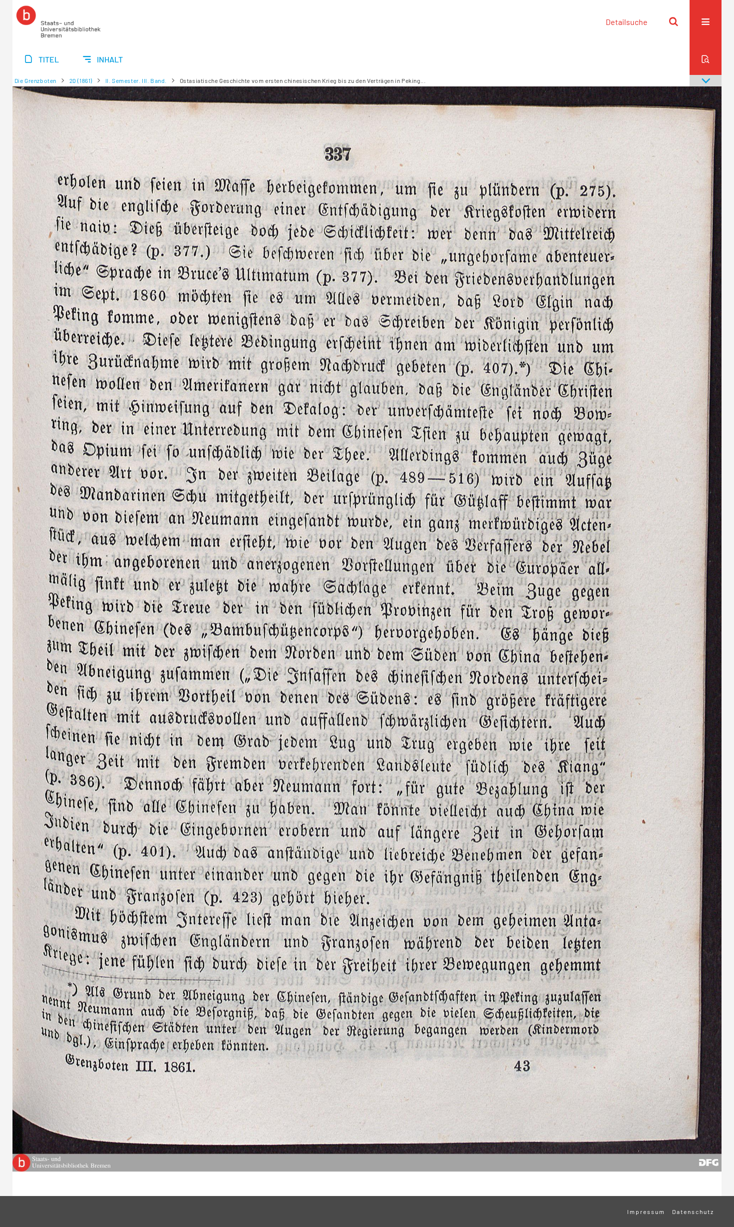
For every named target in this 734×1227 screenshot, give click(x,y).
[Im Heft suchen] (706, 59)
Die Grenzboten (35, 80)
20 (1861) (80, 80)
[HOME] (58, 21)
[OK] (674, 21)
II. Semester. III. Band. (136, 80)
